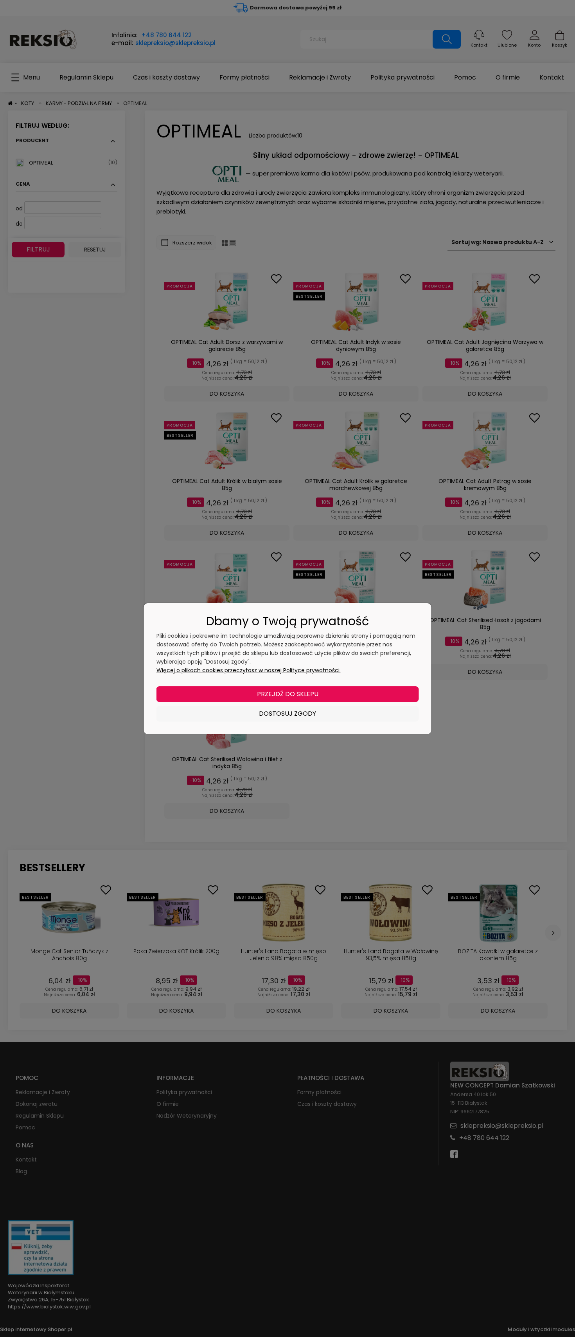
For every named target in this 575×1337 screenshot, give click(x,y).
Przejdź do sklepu (287, 693)
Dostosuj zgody (287, 713)
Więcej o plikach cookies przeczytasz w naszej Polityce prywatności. (248, 670)
